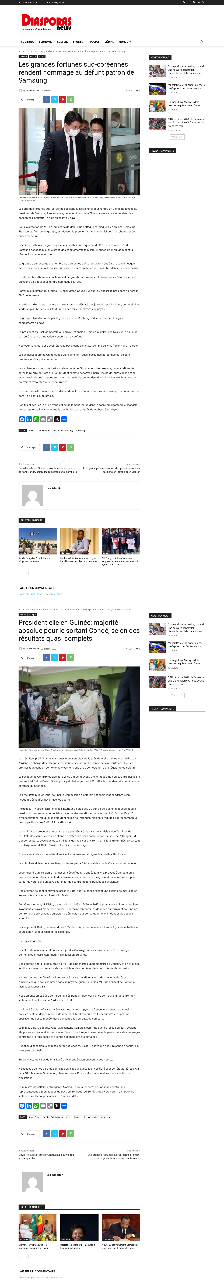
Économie (33, 51)
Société (41, 56)
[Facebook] (189, 3)
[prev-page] (21, 573)
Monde (33, 56)
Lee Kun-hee (44, 430)
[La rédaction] (21, 90)
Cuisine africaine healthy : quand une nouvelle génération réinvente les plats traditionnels (186, 70)
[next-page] (26, 573)
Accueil (22, 51)
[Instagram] (194, 3)
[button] (201, 42)
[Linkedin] (199, 3)
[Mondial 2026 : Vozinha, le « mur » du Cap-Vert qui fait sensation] (157, 89)
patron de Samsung (63, 430)
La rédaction (32, 90)
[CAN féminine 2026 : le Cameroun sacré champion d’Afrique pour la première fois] (157, 124)
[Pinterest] (62, 99)
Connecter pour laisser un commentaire (41, 593)
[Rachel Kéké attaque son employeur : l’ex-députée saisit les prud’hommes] (79, 541)
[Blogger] (184, 3)
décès (31, 430)
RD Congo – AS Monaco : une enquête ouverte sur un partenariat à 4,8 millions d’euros (120, 561)
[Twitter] (203, 3)
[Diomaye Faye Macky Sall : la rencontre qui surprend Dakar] (157, 106)
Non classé (66, 553)
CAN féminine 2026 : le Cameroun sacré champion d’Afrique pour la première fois (186, 122)
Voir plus (176, 136)
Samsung (81, 430)
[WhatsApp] (70, 99)
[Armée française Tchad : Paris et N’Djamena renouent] (38, 541)
